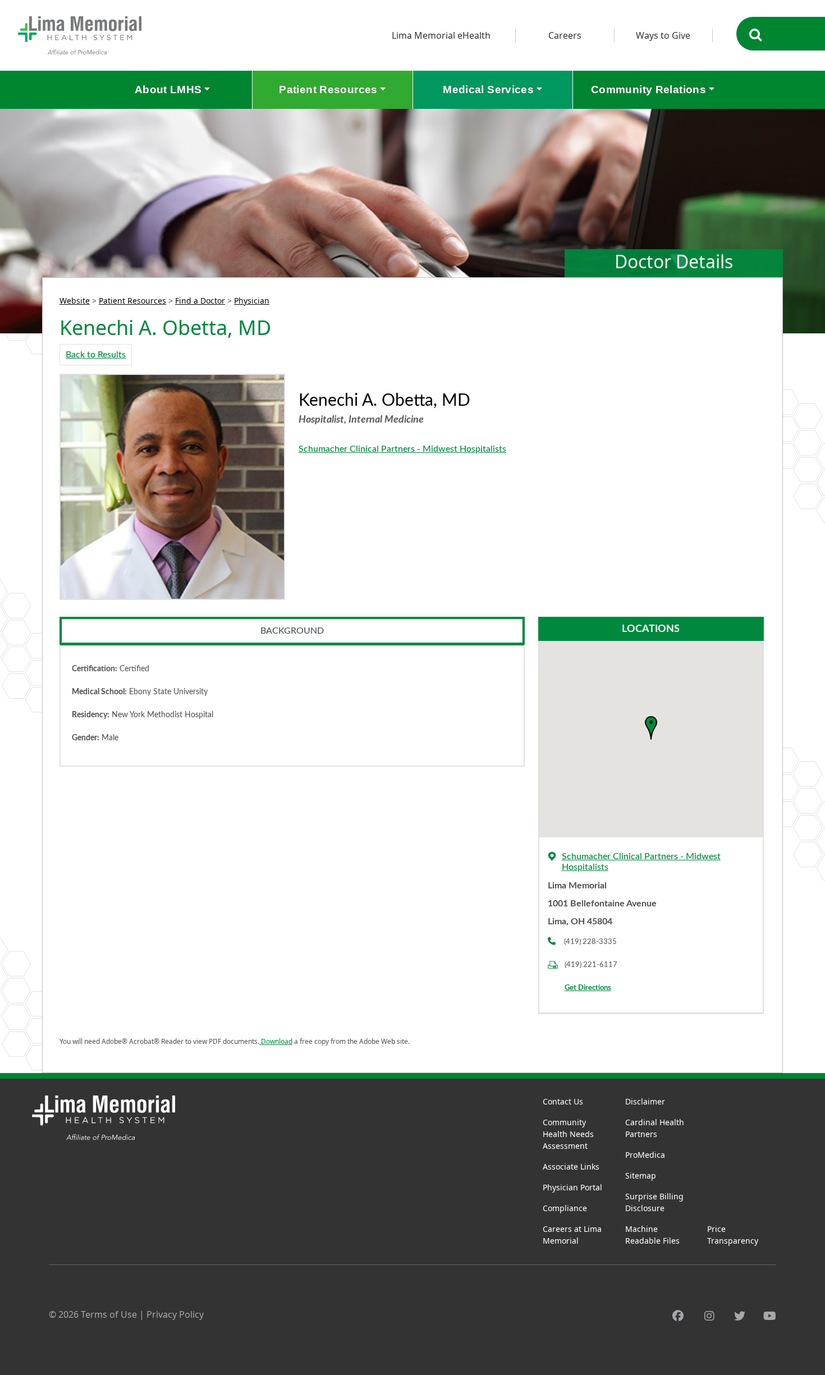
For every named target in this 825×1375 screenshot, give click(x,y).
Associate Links (571, 1166)
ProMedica (645, 1154)
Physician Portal (572, 1187)
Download (275, 1041)
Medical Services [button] (488, 89)
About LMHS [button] (168, 89)
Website (74, 300)
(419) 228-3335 (590, 942)
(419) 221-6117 (591, 965)
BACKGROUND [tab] (292, 630)
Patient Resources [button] (328, 89)
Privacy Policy (175, 1314)
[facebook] (678, 1315)
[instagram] (709, 1315)
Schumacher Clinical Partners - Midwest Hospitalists (402, 448)
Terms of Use (109, 1314)
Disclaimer (645, 1101)
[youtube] (769, 1315)
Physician (251, 300)
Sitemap (640, 1175)
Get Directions (588, 988)
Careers (564, 35)
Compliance (565, 1208)
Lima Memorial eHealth (441, 35)
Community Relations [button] (648, 89)
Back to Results (96, 354)
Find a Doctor (200, 300)
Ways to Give (663, 35)
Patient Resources (132, 300)
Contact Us (563, 1101)
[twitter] (739, 1315)
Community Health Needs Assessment (568, 1134)
